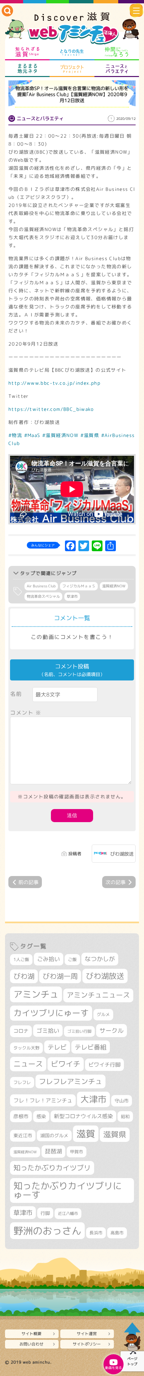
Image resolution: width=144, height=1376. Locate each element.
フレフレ (22, 1082)
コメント (26, 712)
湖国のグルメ (54, 1135)
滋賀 (85, 1133)
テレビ (57, 1047)
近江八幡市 (68, 1213)
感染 (41, 1116)
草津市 (72, 596)
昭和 (125, 1116)
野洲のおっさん (47, 1230)
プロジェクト (72, 69)
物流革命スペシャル (43, 596)
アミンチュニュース (98, 995)
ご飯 (72, 959)
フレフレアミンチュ (70, 1081)
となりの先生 (72, 52)
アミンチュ (36, 994)
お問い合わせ (31, 1344)
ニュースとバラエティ (116, 69)
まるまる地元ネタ (27, 69)
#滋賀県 (89, 435)
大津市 (93, 1099)
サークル (111, 1030)
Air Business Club (41, 586)
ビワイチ (65, 1064)
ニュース (28, 1064)
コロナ (20, 1030)
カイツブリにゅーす (51, 1013)
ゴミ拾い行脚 (79, 1031)
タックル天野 (26, 1048)
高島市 (117, 1233)
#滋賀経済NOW (60, 435)
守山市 (122, 1100)
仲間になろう (116, 52)
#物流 (15, 435)
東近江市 (22, 1135)
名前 (16, 694)
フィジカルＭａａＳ (78, 586)
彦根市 (20, 1116)
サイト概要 (31, 1333)
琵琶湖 (53, 1151)
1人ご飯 (21, 959)
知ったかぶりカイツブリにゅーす (67, 1190)
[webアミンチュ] (72, 28)
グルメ (103, 1014)
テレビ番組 (90, 1047)
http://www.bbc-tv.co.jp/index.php (54, 383)
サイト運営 (87, 1333)
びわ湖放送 (122, 854)
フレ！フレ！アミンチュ (42, 1100)
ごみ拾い (48, 959)
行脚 (45, 1213)
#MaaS (32, 435)
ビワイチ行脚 (104, 1064)
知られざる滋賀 (27, 52)
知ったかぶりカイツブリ (52, 1168)
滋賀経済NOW (114, 586)
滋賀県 (114, 1134)
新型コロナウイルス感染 (83, 1116)
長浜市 (95, 1233)
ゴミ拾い (48, 1030)
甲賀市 (76, 1152)
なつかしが (100, 959)
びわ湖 (23, 976)
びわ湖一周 (60, 976)
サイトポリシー (87, 1344)
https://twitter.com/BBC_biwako (51, 409)
